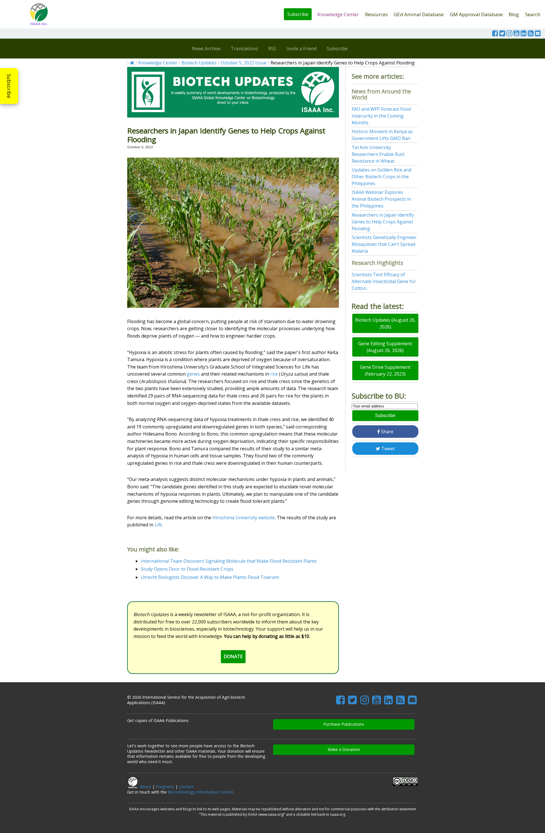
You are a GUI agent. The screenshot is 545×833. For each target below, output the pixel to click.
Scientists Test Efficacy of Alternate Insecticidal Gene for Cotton (384, 281)
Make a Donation (344, 749)
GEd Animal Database (419, 14)
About (145, 786)
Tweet (387, 448)
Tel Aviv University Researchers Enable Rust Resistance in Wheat (378, 154)
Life (158, 525)
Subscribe (297, 14)
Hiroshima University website (243, 517)
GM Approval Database (476, 14)
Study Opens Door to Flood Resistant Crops (187, 569)
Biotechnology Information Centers (201, 792)
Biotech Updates (199, 63)
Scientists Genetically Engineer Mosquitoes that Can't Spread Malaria (384, 244)
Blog (514, 14)
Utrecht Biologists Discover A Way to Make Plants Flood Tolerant (210, 577)
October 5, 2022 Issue (244, 63)
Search (532, 14)
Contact (186, 786)
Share (386, 431)
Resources (376, 14)
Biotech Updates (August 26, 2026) (385, 323)
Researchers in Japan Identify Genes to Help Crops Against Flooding (383, 222)
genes (193, 374)
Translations (244, 48)
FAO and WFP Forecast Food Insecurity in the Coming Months (381, 116)
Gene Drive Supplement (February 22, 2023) (385, 370)
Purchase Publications (343, 724)
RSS (272, 48)
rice (274, 374)
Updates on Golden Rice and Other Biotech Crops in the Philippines (381, 177)
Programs (165, 786)
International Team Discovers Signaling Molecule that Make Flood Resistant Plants (229, 561)
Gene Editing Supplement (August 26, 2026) (385, 346)
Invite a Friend (301, 48)
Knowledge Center (338, 14)
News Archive (206, 48)
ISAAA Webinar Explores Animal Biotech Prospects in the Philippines (381, 199)
